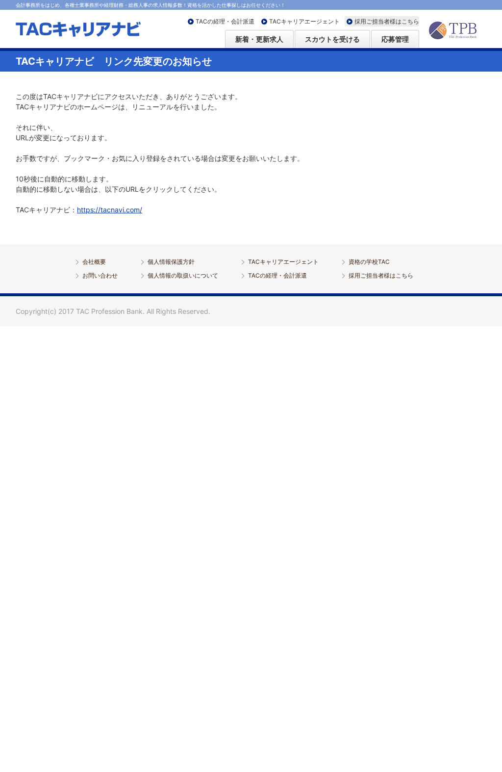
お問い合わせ (100, 275)
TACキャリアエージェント (304, 21)
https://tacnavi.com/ (109, 210)
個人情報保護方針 (171, 261)
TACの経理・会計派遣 (225, 21)
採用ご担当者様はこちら (386, 21)
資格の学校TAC (369, 261)
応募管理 (395, 39)
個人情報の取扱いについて (183, 275)
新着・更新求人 (259, 39)
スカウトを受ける (332, 39)
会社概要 (94, 261)
